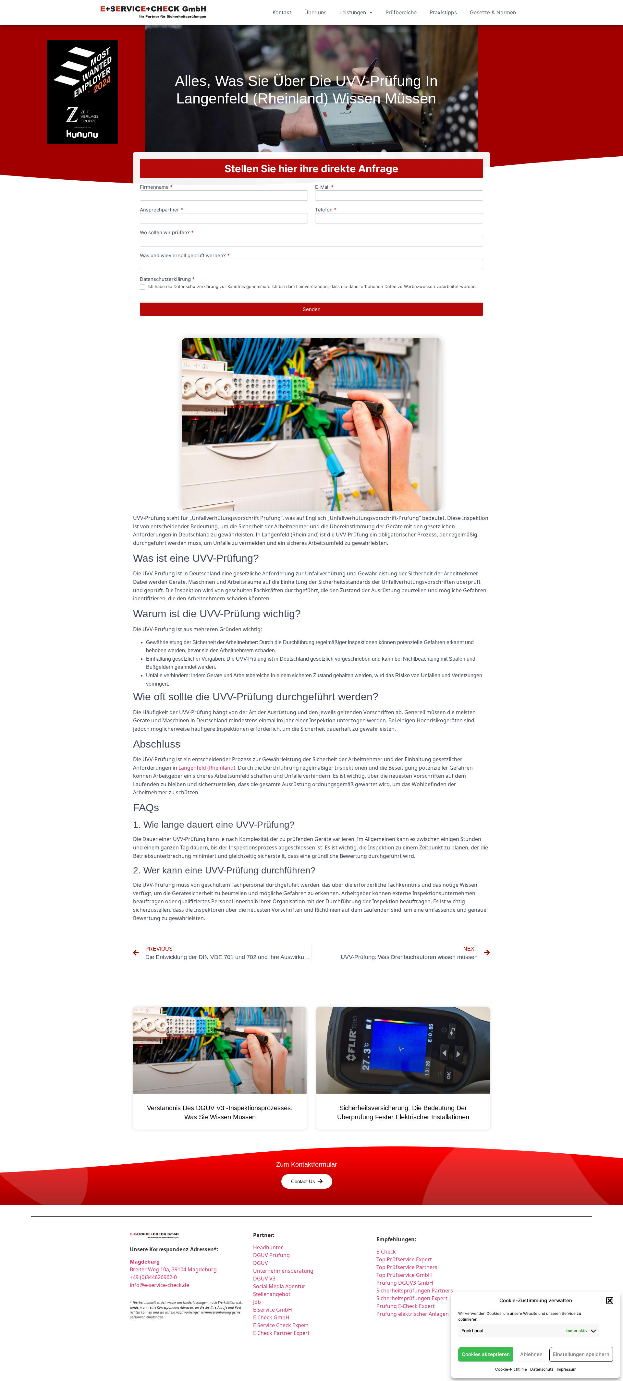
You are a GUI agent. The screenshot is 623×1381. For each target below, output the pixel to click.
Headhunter (268, 1247)
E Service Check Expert (282, 1325)
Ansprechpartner (161, 210)
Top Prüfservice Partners (406, 1267)
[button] (609, 1300)
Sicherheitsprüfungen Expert (411, 1298)
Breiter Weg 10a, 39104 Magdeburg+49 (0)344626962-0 (173, 1269)
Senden (312, 309)
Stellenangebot (271, 1294)
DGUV (260, 1263)
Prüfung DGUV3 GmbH (404, 1282)
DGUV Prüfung (271, 1255)
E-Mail (324, 187)
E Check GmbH (271, 1317)
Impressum (566, 1369)
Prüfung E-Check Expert (405, 1306)
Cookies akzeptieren (486, 1354)
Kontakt (282, 12)
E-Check (386, 1251)
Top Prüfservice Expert (404, 1259)
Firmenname (156, 187)
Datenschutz (542, 1369)
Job (257, 1301)
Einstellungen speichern (581, 1354)
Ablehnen (531, 1354)
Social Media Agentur (279, 1286)
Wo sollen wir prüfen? (167, 232)
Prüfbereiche (401, 12)
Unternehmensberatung (283, 1270)
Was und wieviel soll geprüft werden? (185, 255)
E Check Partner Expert (281, 1333)
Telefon (325, 210)
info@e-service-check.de (159, 1285)
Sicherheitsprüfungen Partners (414, 1290)
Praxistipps (443, 12)
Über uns (315, 12)
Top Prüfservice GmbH (404, 1275)
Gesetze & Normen (493, 12)
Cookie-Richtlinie (511, 1369)
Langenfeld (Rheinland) (206, 767)
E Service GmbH (272, 1309)
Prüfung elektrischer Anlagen (412, 1313)
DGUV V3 (264, 1278)
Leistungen (352, 12)
